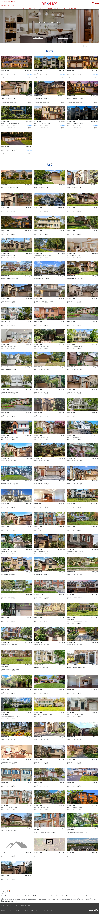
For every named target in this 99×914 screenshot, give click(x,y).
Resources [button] (49, 8)
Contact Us (72, 8)
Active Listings (38, 37)
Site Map (44, 910)
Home (24, 8)
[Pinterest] (14, 2)
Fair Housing (27, 910)
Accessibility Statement (37, 910)
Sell (35, 8)
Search (30, 8)
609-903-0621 (4, 5)
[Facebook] (13, 2)
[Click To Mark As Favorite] (30, 57)
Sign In (97, 3)
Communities (41, 8)
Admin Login (49, 910)
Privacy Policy (21, 910)
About (65, 8)
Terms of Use (15, 910)
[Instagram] (11, 2)
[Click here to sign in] (93, 3)
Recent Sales (63, 37)
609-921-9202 (11, 5)
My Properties (58, 8)
